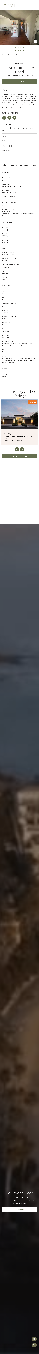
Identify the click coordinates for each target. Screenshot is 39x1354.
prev (17, 49)
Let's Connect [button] (19, 1209)
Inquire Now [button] (19, 82)
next (22, 49)
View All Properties (19, 456)
